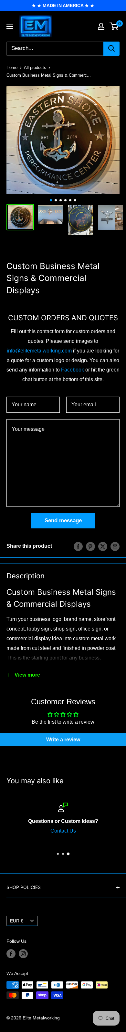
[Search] (111, 49)
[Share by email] (115, 546)
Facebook (72, 369)
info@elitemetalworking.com (39, 350)
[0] (114, 26)
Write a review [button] (63, 739)
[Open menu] (9, 26)
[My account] (101, 26)
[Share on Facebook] (78, 546)
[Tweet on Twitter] (102, 546)
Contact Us (63, 831)
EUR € (16, 921)
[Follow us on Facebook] (11, 953)
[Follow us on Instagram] (23, 953)
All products (35, 67)
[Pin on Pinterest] (90, 546)
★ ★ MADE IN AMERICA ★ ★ (63, 5)
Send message (63, 520)
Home (11, 67)
